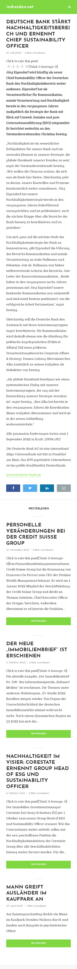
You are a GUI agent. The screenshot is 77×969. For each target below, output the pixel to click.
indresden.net (20, 7)
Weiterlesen (38, 621)
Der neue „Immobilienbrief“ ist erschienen (36, 650)
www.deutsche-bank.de (23, 475)
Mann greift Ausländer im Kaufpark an (26, 893)
